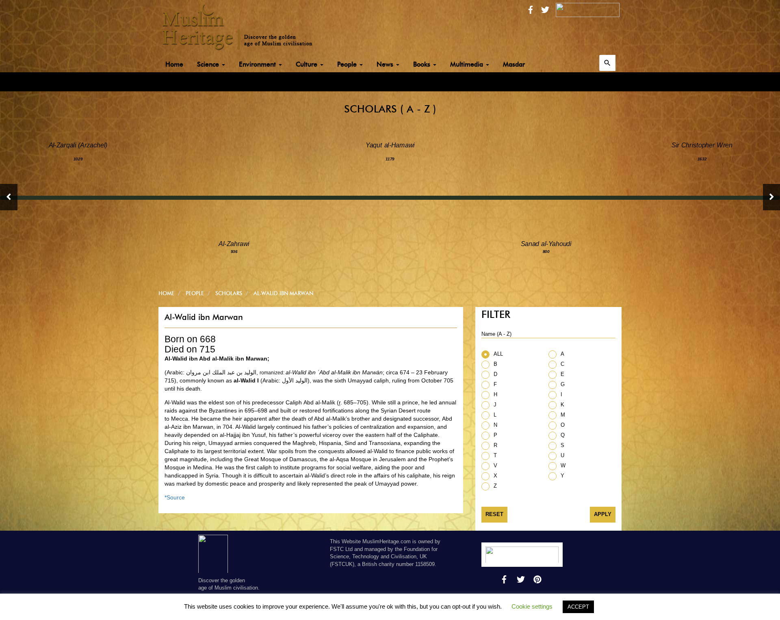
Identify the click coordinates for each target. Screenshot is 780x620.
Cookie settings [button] (531, 606)
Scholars (228, 293)
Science (209, 64)
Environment (258, 64)
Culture (307, 64)
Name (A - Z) (496, 334)
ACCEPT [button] (578, 607)
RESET (494, 514)
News (386, 64)
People (348, 64)
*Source (175, 497)
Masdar (514, 64)
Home (174, 64)
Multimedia (467, 64)
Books (422, 64)
